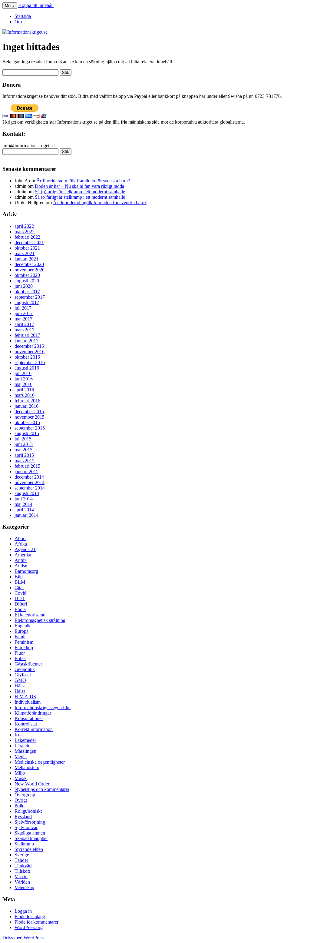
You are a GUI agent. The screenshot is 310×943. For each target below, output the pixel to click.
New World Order (32, 783)
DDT (20, 598)
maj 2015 (23, 449)
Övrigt (21, 800)
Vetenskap (24, 887)
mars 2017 (25, 329)
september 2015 (30, 427)
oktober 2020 (27, 275)
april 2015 (24, 455)
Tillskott (22, 871)
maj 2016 (23, 384)
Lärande (22, 745)
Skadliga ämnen (30, 832)
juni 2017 (24, 313)
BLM (20, 582)
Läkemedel (25, 740)
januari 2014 (26, 515)
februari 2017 (27, 335)
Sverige (22, 854)
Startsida (23, 16)
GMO (20, 680)
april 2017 (24, 324)
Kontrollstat (26, 723)
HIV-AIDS (25, 696)
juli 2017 (23, 307)
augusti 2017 (27, 302)
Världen (22, 882)
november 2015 (30, 417)
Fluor (20, 653)
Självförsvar (26, 827)
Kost (19, 734)
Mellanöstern (27, 767)
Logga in (23, 911)
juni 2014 (24, 498)
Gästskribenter (28, 663)
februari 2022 (27, 237)
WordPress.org (29, 927)
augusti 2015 (27, 433)
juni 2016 (24, 378)
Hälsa (20, 685)
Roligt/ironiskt (28, 811)
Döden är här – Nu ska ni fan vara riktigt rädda (79, 186)
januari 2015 (26, 471)
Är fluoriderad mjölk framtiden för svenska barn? (83, 180)
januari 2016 (26, 406)
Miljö (20, 772)
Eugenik (23, 625)
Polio (20, 805)
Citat (19, 587)
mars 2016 (25, 395)
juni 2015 (24, 444)
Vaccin (21, 876)
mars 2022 (25, 231)
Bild (19, 576)
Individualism (28, 702)
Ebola (20, 609)
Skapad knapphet (31, 838)
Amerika (23, 554)
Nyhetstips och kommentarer (42, 789)
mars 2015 (25, 460)
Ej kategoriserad (30, 614)
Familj (21, 636)
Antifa (21, 560)
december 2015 (29, 411)
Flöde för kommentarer (36, 922)
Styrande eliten (29, 849)
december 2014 (29, 477)
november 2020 (30, 269)
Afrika (21, 543)
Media (21, 756)
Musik (21, 778)
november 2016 (30, 351)
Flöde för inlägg (30, 916)
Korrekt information (34, 729)
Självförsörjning (30, 822)
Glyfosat (23, 674)
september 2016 (30, 362)
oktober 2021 (27, 248)
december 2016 (29, 346)
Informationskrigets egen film (43, 707)
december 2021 (29, 242)
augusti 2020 (27, 280)
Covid (20, 593)
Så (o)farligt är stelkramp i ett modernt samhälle (80, 191)
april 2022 (24, 226)
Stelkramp (24, 843)
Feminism (24, 642)
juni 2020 (24, 286)
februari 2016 (27, 400)
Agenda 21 (25, 549)
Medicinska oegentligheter (40, 762)
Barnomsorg (26, 571)
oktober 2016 (27, 357)
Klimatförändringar (33, 713)
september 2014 (30, 487)
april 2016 (24, 389)
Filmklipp (24, 647)
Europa (21, 631)
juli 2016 (23, 373)
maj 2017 (23, 318)
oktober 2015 (27, 422)
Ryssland (23, 816)
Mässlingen (25, 751)
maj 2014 (23, 504)
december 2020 (29, 264)
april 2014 (24, 509)
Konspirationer (29, 718)
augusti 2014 (27, 493)
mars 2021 (25, 253)
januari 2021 (26, 258)
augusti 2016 (27, 367)
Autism (21, 565)
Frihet (20, 658)
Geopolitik (25, 669)
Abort (20, 538)
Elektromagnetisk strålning (40, 620)
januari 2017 (26, 340)
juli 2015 (23, 438)
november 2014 (30, 482)
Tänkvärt (23, 865)
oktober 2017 (27, 291)
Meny (10, 5)
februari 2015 (27, 466)
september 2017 (30, 297)
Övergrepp (25, 794)
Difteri (21, 603)
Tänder (21, 860)
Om (18, 21)
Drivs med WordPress (23, 937)
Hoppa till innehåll (36, 5)
